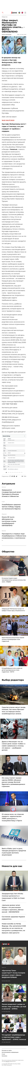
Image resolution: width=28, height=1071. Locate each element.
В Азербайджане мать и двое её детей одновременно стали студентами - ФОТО (12, 670)
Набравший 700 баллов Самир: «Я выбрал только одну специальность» (13, 609)
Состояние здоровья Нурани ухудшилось (13, 918)
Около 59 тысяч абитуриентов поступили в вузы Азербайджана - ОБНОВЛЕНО (9, 521)
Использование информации (10, 1052)
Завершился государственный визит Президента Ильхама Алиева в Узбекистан (11, 493)
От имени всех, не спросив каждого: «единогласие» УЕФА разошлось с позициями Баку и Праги (13, 817)
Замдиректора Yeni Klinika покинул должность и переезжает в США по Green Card (13, 897)
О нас (3, 1054)
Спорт (3, 501)
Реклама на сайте (7, 1050)
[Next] (25, 453)
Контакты (4, 1055)
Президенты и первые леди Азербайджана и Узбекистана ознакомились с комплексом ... (14, 537)
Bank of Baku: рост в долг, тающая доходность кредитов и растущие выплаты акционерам (14, 852)
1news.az (7, 1061)
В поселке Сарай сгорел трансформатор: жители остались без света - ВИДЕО (14, 580)
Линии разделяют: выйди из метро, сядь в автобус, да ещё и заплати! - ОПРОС (14, 1006)
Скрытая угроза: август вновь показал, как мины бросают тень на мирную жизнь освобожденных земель (13, 710)
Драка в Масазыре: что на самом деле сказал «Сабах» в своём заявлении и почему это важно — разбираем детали (13, 746)
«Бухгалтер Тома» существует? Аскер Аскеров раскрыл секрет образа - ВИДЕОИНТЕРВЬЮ (13, 974)
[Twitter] (12, 476)
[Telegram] (16, 476)
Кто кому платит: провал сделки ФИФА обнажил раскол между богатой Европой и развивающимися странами (13, 782)
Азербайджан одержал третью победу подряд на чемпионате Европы (11, 507)
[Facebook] (10, 476)
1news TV (4, 967)
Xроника (4, 530)
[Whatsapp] (14, 476)
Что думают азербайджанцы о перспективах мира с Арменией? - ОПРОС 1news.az (14, 1037)
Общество (4, 514)
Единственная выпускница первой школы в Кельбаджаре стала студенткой (13, 639)
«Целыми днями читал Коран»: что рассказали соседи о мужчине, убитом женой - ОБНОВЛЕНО (12, 908)
